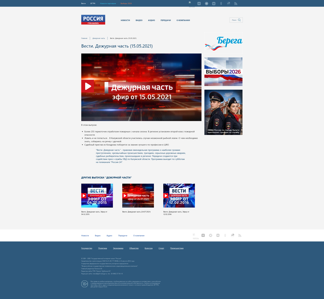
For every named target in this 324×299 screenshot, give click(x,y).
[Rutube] (228, 4)
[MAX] (192, 4)
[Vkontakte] (214, 4)
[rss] (236, 4)
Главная (84, 38)
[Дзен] (199, 4)
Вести (83, 3)
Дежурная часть (99, 38)
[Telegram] (206, 4)
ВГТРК (92, 3)
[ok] (221, 4)
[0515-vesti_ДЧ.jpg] (141, 88)
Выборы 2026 (126, 3)
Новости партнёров (108, 3)
